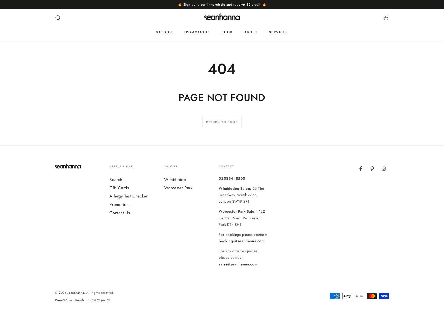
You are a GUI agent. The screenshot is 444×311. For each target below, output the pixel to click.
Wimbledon (175, 180)
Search (115, 180)
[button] (57, 18)
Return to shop (222, 122)
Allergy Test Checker (128, 196)
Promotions (119, 205)
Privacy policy (99, 300)
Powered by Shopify (69, 300)
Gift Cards (119, 188)
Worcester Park (178, 188)
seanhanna (76, 292)
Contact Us (119, 213)
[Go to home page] (222, 18)
